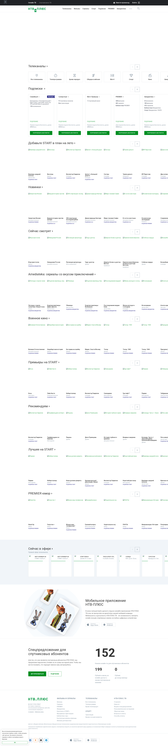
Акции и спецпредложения (123, 706)
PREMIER (111, 9)
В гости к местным (129, 218)
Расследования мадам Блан (112, 306)
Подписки (35, 88)
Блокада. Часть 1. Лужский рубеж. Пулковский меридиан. (149, 439)
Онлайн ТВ (32, 3)
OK (15, 742)
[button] (132, 67)
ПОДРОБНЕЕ (34, 121)
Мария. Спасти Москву (92, 349)
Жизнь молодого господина (129, 306)
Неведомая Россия (53, 262)
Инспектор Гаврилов (73, 174)
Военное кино (38, 318)
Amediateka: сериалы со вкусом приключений (61, 274)
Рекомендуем (38, 406)
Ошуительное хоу (110, 524)
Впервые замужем (129, 437)
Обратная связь (39, 712)
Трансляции (89, 715)
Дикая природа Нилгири (93, 218)
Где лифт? (126, 393)
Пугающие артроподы (73, 262)
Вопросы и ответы (120, 713)
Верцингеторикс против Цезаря (55, 219)
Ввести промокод (122, 3)
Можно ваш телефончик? (70, 525)
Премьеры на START (42, 362)
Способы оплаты (119, 716)
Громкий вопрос (90, 524)
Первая (144, 393)
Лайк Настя (51, 393)
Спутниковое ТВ (45, 3)
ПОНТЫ (125, 524)
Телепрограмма (90, 704)
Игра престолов (33, 262)
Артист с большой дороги (91, 175)
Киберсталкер (71, 393)
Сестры (106, 174)
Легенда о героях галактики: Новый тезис (36, 306)
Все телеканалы (90, 702)
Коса (30, 393)
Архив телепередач (91, 706)
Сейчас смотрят (39, 231)
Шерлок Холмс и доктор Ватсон (112, 262)
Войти (134, 3)
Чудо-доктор (89, 262)
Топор (106, 349)
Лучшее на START (40, 449)
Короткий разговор (129, 480)
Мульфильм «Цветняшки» (65, 713)
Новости (116, 704)
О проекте (31, 712)
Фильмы (77, 9)
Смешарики (108, 393)
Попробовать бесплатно (41, 133)
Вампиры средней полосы (34, 175)
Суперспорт (63, 97)
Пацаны (68, 437)
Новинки (34, 187)
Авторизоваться (37, 674)
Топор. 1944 (146, 349)
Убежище (69, 305)
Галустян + (50, 524)
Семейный (34, 97)
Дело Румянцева (90, 437)
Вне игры (50, 174)
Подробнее (55, 674)
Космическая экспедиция (146, 219)
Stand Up (31, 524)
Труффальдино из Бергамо (53, 438)
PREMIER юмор (39, 493)
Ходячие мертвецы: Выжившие (92, 306)
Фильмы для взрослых (64, 720)
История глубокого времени (110, 438)
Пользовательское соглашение (124, 709)
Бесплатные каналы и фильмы (67, 718)
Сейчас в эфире (39, 548)
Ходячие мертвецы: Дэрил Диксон (54, 306)
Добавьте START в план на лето (50, 143)
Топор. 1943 (127, 349)
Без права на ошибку (73, 349)
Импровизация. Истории (150, 524)
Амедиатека (121, 9)
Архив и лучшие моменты (93, 717)
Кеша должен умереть (73, 480)
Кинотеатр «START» (63, 711)
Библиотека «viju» (62, 716)
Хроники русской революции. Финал (91, 481)
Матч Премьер (92, 97)
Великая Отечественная (36, 349)
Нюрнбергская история (55, 349)
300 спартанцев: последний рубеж (72, 219)
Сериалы (85, 9)
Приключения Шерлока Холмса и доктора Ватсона (131, 263)
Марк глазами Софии (111, 218)
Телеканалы (66, 9)
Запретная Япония (34, 218)
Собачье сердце (147, 262)
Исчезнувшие (146, 305)
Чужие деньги (127, 174)
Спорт (93, 9)
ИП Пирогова (146, 174)
